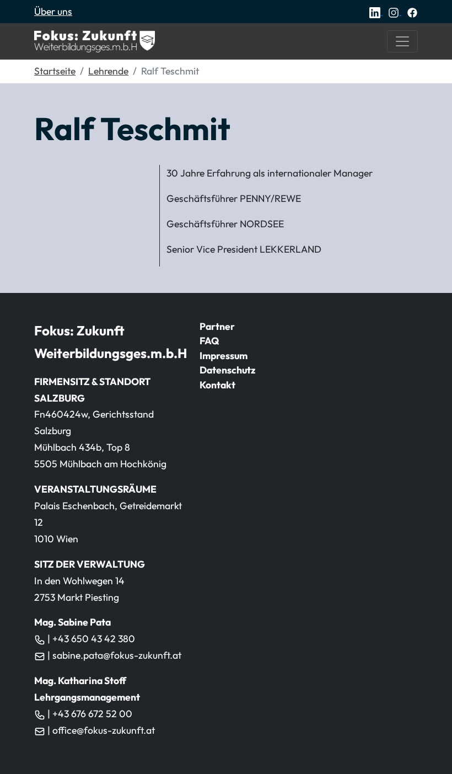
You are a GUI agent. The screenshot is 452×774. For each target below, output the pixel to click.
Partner (217, 326)
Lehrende (108, 71)
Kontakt (217, 384)
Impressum (223, 355)
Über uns (53, 11)
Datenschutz (227, 370)
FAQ (209, 340)
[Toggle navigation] (402, 41)
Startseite (55, 71)
